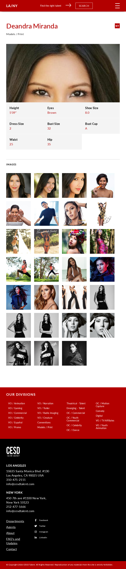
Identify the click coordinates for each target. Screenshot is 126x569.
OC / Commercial (76, 412)
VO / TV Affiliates (105, 420)
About (10, 533)
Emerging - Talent (76, 408)
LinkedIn (43, 537)
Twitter (42, 526)
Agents (11, 527)
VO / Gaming (15, 408)
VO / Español (15, 422)
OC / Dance (73, 430)
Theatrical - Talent (76, 403)
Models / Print (44, 427)
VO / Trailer (43, 408)
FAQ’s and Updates (13, 541)
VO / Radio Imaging (47, 412)
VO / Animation (16, 403)
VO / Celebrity (15, 417)
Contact (11, 549)
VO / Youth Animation (102, 427)
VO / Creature (44, 417)
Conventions (44, 422)
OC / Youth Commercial (73, 419)
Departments (15, 521)
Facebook (43, 520)
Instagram (43, 531)
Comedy (100, 411)
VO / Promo (14, 427)
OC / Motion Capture (102, 405)
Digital (99, 415)
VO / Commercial (17, 412)
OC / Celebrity (74, 425)
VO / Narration (45, 403)
